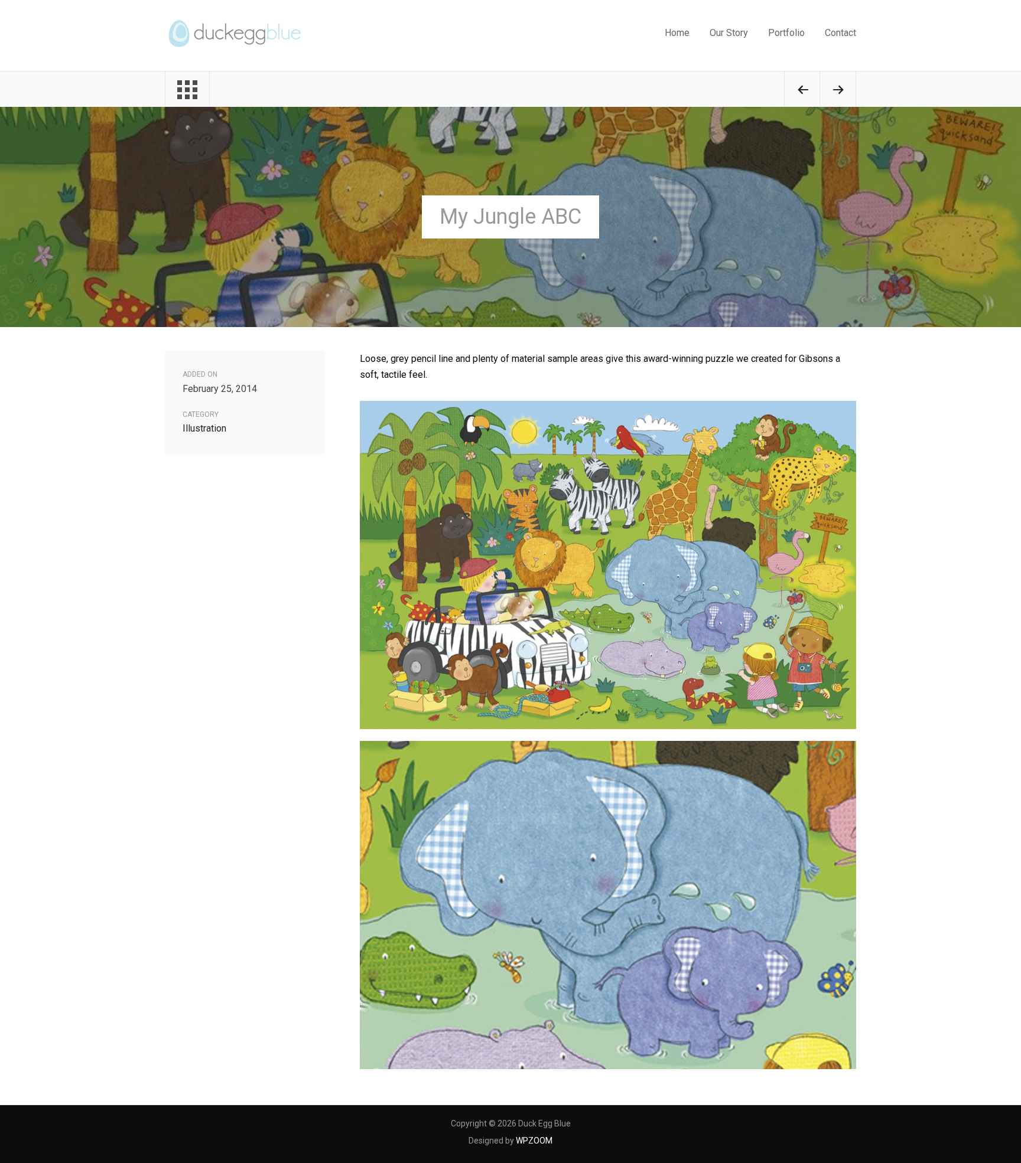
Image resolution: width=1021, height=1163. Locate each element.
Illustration (204, 428)
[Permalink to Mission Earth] (838, 91)
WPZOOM (534, 1140)
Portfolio (786, 32)
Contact (840, 32)
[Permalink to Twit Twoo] (802, 91)
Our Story (729, 32)
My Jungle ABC (510, 216)
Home (677, 32)
